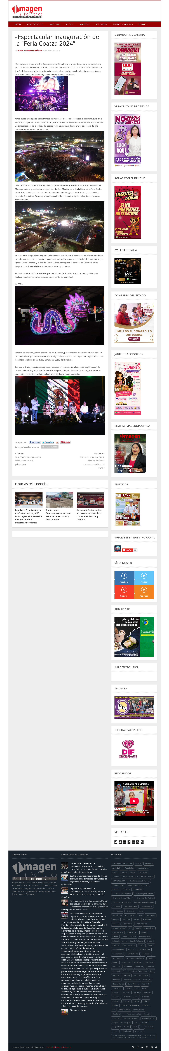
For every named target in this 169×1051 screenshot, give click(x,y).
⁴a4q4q (138, 864)
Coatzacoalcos (35, 24)
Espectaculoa (117, 932)
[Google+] (147, 1047)
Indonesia (132, 949)
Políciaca (147, 992)
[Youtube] (156, 1047)
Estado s (150, 941)
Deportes (126, 919)
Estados (115, 945)
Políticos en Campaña (130, 1005)
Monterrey (139, 967)
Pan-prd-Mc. (117, 988)
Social (126, 1027)
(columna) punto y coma (122, 864)
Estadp (141, 945)
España (138, 928)
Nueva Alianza (118, 984)
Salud (144, 1022)
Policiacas (145, 997)
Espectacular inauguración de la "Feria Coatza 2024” (57, 40)
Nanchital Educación (132, 979)
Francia (151, 945)
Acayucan (149, 864)
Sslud (135, 1027)
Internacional (145, 949)
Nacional (85, 24)
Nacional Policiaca (141, 975)
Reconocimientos (134, 1014)
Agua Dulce (116, 868)
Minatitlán (138, 962)
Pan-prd (145, 984)
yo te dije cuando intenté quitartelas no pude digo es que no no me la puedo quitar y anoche (133, 1036)
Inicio (18, 24)
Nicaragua (147, 979)
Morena (150, 967)
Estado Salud (144, 936)
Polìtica (115, 1005)
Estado (70, 24)
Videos (115, 1031)
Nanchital (116, 979)
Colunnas (116, 906)
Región (147, 1014)
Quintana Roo (118, 1014)
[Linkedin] (152, 1047)
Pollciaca (145, 1005)
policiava (126, 1001)
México (115, 962)
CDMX (132, 872)
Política (146, 1001)
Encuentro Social (119, 928)
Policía (144, 988)
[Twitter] (142, 1047)
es (130, 928)
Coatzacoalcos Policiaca (139, 881)
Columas (115, 889)
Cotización (131, 911)
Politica (136, 1001)
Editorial (59, 1047)
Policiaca (126, 992)
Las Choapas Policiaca (135, 958)
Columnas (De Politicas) (121, 894)
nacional (115, 975)
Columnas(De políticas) (121, 902)
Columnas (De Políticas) (144, 894)
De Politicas (117, 915)
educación (116, 924)
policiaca (115, 992)
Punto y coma (124, 1009)
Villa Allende (126, 1031)
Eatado (136, 919)
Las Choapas (117, 958)
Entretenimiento (122, 24)
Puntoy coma (138, 1009)
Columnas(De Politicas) (146, 898)
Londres (151, 958)
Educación (128, 924)
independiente (118, 949)
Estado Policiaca (136, 941)
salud (136, 1022)
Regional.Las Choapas (121, 1022)
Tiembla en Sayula (78, 1010)
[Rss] (133, 1047)
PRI (113, 1009)
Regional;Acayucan (130, 1018)
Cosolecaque (117, 911)
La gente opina (132, 954)
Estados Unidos (129, 945)
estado (143, 932)
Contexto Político (130, 906)
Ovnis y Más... (133, 984)
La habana (146, 954)
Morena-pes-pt (118, 971)
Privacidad (51, 1047)
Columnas (101, 24)
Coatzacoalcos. (118, 885)
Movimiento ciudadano (137, 971)
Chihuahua (143, 872)
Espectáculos (132, 932)
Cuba (141, 911)
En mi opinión (141, 924)
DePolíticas (150, 915)
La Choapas (117, 954)
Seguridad (116, 1027)
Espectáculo (149, 928)
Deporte (115, 919)
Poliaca (129, 988)
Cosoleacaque (146, 906)
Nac (151, 971)
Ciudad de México (130, 876)
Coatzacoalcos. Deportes (138, 885)
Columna (126, 889)
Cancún (124, 872)
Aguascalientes (143, 868)
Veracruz (149, 1027)
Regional (115, 1018)
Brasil (114, 872)
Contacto (143, 24)
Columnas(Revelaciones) (144, 902)
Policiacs (115, 1001)
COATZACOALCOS (119, 881)
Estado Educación (129, 936)
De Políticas (130, 915)
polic (137, 988)
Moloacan (116, 967)
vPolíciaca (139, 1031)
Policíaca (137, 992)
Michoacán (126, 962)
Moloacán (128, 967)
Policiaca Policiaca (130, 997)
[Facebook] (138, 1047)
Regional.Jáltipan (148, 1018)
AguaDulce (129, 868)
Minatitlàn (149, 962)
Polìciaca (115, 997)
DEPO (140, 915)
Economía (147, 919)
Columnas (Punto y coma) (122, 898)
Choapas (116, 876)
